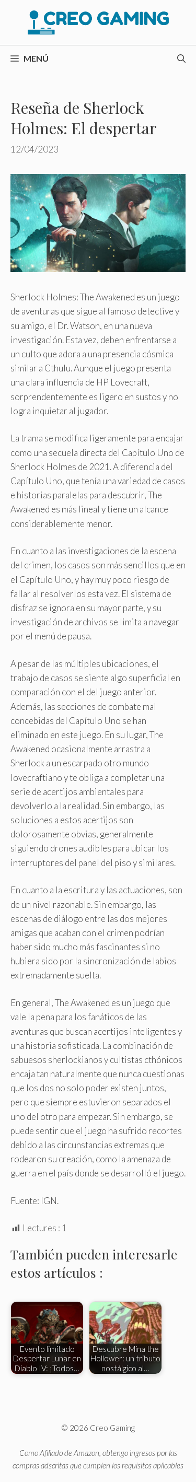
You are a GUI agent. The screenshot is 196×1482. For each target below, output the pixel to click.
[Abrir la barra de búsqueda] (181, 58)
